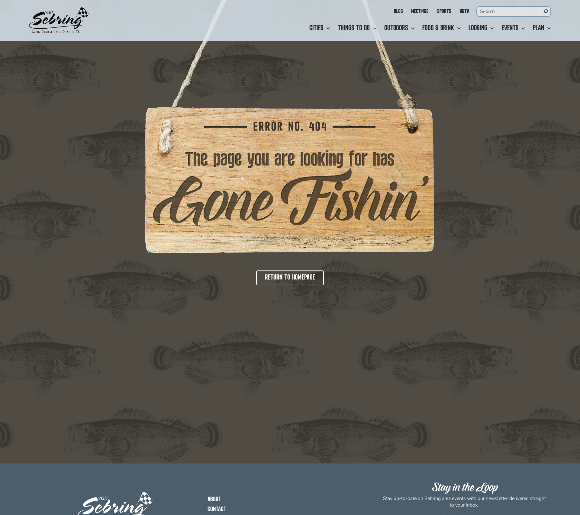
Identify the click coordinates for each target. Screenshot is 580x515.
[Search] (545, 11)
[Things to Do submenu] (374, 28)
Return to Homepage (290, 277)
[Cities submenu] (328, 28)
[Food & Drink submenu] (459, 28)
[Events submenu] (523, 28)
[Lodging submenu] (492, 28)
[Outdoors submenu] (413, 28)
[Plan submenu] (549, 28)
